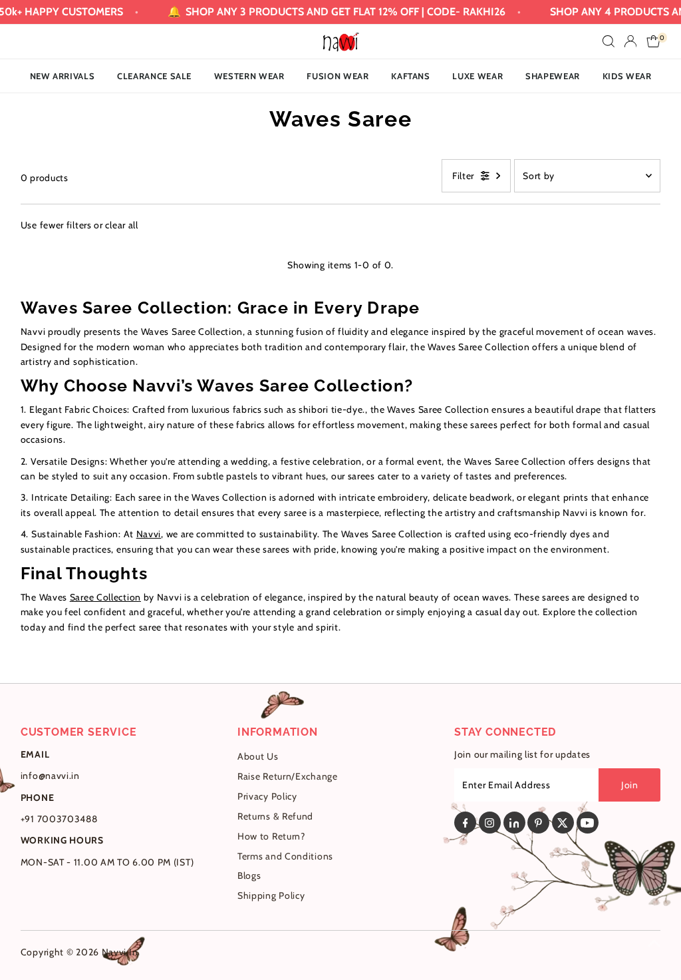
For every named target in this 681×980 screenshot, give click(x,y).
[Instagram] (490, 823)
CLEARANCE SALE (154, 76)
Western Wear (249, 76)
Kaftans (410, 76)
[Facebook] (465, 823)
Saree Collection (105, 597)
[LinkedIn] (514, 823)
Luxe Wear (477, 76)
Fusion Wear (337, 76)
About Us (258, 756)
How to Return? (271, 836)
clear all (121, 225)
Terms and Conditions (285, 856)
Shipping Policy (271, 895)
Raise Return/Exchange (287, 776)
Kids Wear (627, 76)
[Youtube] (588, 823)
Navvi (149, 534)
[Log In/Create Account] (630, 41)
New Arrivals (62, 76)
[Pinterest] (538, 823)
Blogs (249, 875)
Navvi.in (120, 952)
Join (629, 785)
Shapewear (552, 76)
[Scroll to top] (654, 943)
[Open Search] (608, 41)
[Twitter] (563, 823)
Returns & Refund (275, 816)
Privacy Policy (267, 796)
